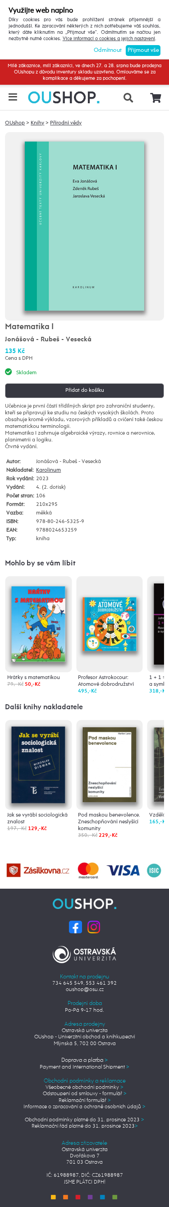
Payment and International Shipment (84, 1067)
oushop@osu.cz (85, 989)
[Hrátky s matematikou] (38, 620)
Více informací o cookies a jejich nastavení (109, 38)
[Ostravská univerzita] (84, 953)
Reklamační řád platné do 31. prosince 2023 (85, 1126)
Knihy (37, 123)
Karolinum (48, 470)
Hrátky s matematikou (33, 677)
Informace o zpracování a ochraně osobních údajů (84, 1107)
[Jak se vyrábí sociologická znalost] (38, 764)
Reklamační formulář (85, 1100)
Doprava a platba (84, 1060)
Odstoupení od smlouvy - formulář (85, 1094)
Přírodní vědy (66, 123)
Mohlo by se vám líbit (40, 563)
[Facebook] (75, 927)
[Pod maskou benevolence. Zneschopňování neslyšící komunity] (109, 763)
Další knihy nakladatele (44, 707)
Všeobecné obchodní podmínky (84, 1087)
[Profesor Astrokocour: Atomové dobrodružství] (109, 609)
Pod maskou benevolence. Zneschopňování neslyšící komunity (109, 821)
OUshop (15, 123)
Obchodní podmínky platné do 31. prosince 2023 (84, 1120)
